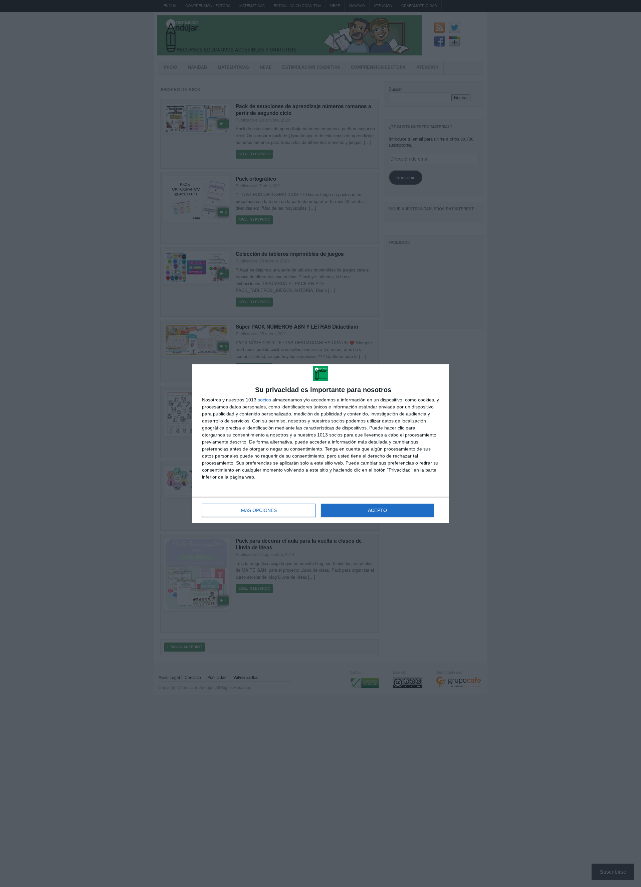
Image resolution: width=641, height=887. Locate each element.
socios (264, 399)
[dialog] (320, 443)
